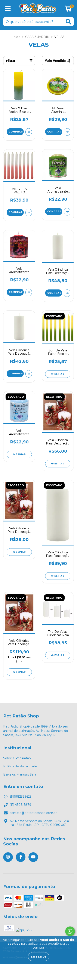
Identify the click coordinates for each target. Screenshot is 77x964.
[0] (68, 10)
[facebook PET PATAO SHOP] (20, 857)
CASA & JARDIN (37, 37)
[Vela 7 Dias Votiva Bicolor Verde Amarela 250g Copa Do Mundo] (28, 132)
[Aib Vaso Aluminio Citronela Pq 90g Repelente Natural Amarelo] (67, 132)
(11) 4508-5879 (20, 805)
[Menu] (8, 8)
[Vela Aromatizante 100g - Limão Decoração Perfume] (67, 211)
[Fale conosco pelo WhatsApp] (70, 931)
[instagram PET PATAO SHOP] (8, 857)
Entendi (38, 956)
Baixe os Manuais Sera (19, 774)
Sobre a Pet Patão (17, 758)
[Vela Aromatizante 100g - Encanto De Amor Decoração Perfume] (28, 292)
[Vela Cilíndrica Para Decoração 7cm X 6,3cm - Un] (67, 293)
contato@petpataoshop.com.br (33, 813)
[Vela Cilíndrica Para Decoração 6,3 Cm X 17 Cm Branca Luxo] (28, 374)
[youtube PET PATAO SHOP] (33, 857)
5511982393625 (20, 796)
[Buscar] (68, 22)
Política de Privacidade (20, 766)
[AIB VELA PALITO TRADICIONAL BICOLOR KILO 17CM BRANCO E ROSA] (28, 212)
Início (17, 37)
